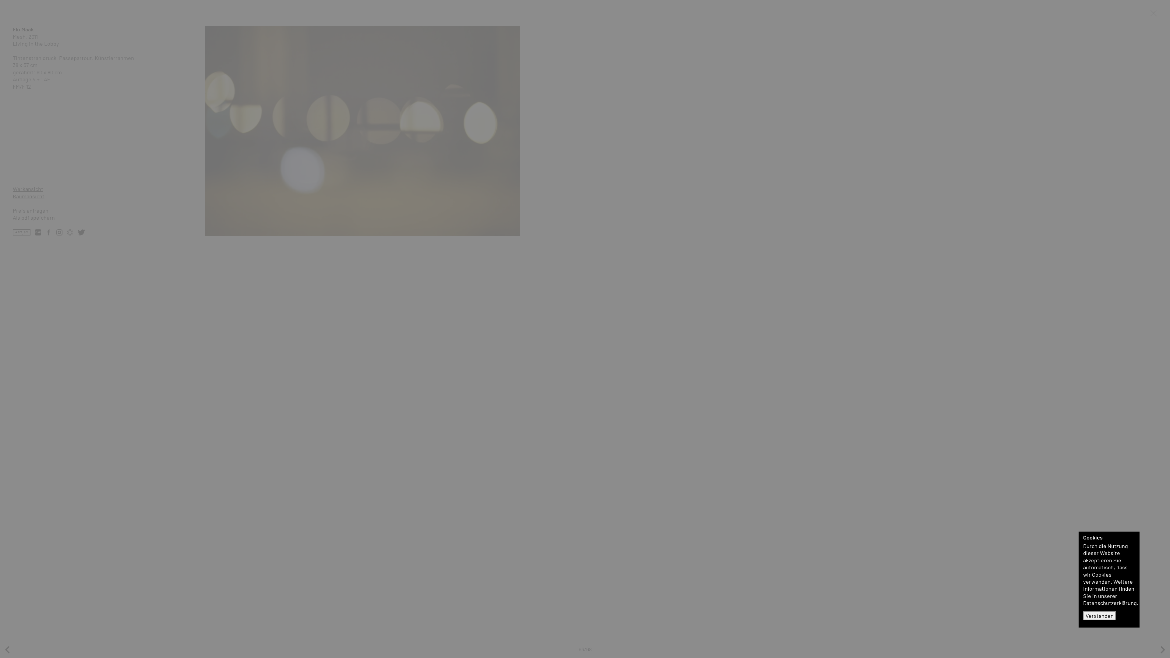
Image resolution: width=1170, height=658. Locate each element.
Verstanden (1100, 615)
